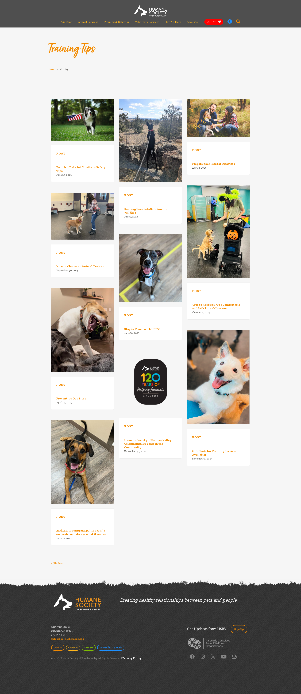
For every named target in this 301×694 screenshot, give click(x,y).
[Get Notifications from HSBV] (234, 656)
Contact (73, 647)
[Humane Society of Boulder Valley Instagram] (203, 656)
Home (52, 69)
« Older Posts (57, 563)
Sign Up (239, 629)
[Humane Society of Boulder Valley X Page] (213, 656)
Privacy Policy (132, 658)
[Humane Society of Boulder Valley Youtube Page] (223, 656)
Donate (57, 647)
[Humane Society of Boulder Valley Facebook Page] (192, 656)
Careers (88, 647)
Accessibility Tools (110, 647)
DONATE (212, 21)
